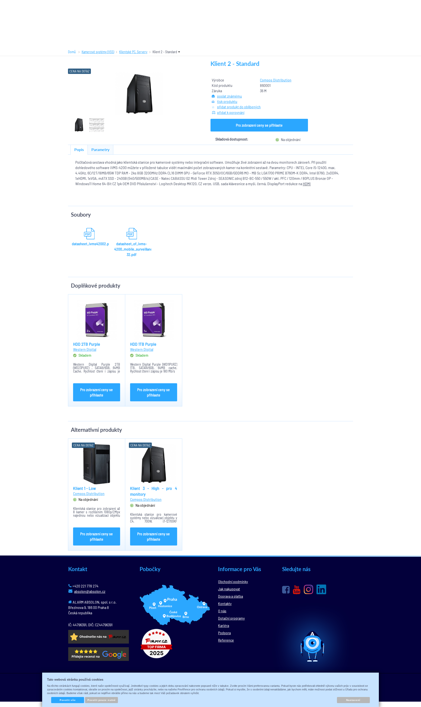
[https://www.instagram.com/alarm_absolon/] (308, 589)
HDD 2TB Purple (86, 344)
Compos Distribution (275, 80)
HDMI (307, 183)
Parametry (100, 149)
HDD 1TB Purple (143, 344)
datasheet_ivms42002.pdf (89, 243)
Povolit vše (68, 700)
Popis (79, 149)
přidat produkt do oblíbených (239, 106)
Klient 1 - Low (84, 488)
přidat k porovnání (230, 112)
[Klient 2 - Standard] (139, 93)
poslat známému (229, 96)
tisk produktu (227, 101)
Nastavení (353, 700)
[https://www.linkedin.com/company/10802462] (321, 589)
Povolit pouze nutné (101, 700)
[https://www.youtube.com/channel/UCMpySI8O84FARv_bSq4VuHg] (296, 589)
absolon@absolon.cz (89, 591)
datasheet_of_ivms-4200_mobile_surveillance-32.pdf (131, 249)
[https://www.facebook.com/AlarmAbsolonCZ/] (286, 590)
